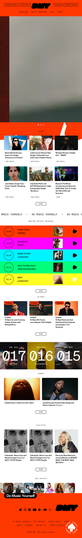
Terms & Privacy (57, 525)
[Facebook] (29, 510)
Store (59, 12)
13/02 (9, 231)
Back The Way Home (27, 266)
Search (58, 5)
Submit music (11, 5)
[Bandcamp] (50, 510)
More (41, 204)
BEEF (20, 277)
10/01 (9, 255)
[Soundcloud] (45, 510)
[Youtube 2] (34, 510)
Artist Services (39, 12)
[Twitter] (20, 510)
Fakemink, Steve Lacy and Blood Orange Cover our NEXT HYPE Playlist (15, 457)
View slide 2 (41, 124)
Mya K (21, 245)
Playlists (25, 5)
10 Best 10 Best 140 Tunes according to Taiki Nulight (40, 319)
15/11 (9, 279)
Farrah (21, 233)
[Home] (41, 6)
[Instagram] (25, 510)
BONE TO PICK (24, 254)
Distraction (23, 242)
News (58, 197)
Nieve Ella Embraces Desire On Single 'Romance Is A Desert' (14, 155)
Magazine (24, 12)
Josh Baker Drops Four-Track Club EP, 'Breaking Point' (15, 186)
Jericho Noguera (27, 269)
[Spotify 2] (39, 510)
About (19, 525)
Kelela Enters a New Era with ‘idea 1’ (19, 403)
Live (52, 12)
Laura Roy (23, 257)
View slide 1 (38, 124)
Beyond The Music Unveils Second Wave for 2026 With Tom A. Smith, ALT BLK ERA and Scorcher (66, 188)
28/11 (9, 267)
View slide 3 (43, 124)
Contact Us (41, 525)
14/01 (9, 243)
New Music (10, 161)
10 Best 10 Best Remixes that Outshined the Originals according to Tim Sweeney (65, 322)
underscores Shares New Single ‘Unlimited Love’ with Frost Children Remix (41, 155)
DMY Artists (39, 521)
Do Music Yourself (21, 521)
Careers (29, 525)
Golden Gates (23, 230)
